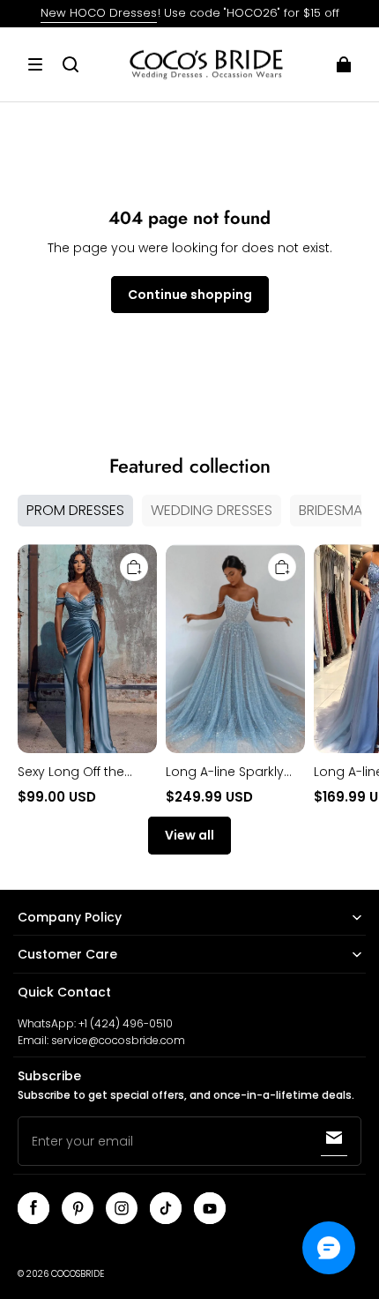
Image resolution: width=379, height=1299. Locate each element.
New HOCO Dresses (99, 12)
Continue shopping (190, 294)
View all (189, 835)
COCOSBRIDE (77, 1273)
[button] (35, 64)
